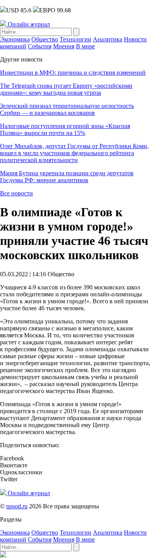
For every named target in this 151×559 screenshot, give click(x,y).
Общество (44, 39)
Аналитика (107, 39)
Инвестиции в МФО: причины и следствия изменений (73, 72)
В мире (85, 46)
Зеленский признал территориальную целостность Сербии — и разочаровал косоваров (67, 109)
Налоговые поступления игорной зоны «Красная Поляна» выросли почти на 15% (65, 129)
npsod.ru (16, 506)
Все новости (16, 193)
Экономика (15, 39)
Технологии (75, 39)
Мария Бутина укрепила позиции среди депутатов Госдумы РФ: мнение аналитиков (67, 176)
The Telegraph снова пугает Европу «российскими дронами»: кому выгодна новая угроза (66, 89)
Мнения (63, 46)
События (39, 46)
